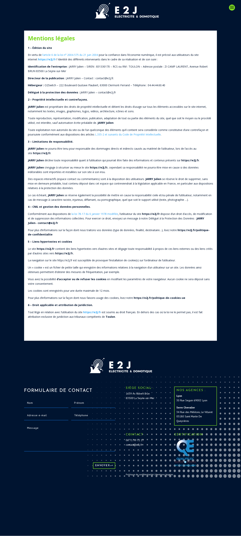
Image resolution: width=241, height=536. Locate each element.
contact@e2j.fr (134, 444)
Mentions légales (164, 474)
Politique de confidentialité (140, 474)
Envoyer (102, 465)
